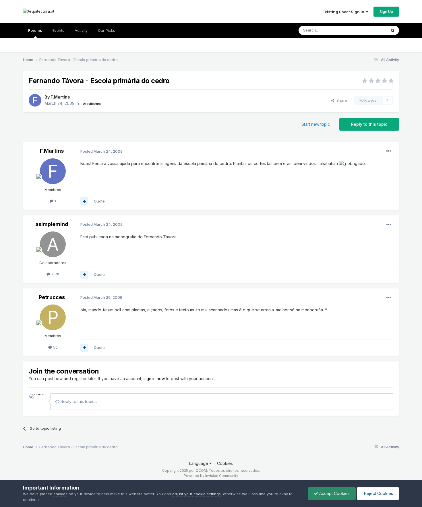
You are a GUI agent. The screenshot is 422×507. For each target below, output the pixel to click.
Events (58, 30)
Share (340, 100)
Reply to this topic (369, 124)
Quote (99, 201)
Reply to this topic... (78, 401)
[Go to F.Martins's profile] (35, 100)
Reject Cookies (378, 493)
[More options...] (388, 151)
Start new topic (315, 124)
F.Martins (60, 97)
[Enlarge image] (342, 163)
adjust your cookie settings (196, 494)
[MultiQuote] (84, 201)
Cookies (225, 463)
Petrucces (52, 297)
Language (199, 463)
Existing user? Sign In (344, 11)
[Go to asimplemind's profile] (53, 244)
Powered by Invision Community (211, 475)
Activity (81, 30)
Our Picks (106, 30)
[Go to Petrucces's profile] (53, 317)
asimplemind (51, 224)
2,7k (54, 274)
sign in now (154, 378)
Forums (35, 30)
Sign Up (386, 11)
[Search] (392, 30)
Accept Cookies (334, 493)
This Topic (370, 30)
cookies (60, 494)
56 (55, 347)
